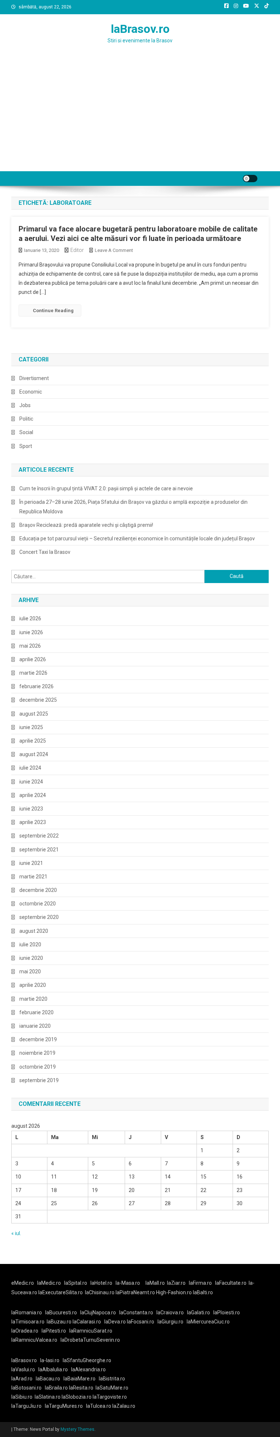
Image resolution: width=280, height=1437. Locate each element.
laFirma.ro (200, 1283)
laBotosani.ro (26, 1388)
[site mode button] (250, 178)
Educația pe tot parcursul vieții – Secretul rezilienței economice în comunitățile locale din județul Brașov (137, 538)
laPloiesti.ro (226, 1312)
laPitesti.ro (54, 1331)
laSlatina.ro (48, 1397)
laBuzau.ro (60, 1322)
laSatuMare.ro (112, 1388)
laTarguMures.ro (64, 1406)
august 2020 (33, 931)
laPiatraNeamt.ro (135, 1292)
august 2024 (33, 754)
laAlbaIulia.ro (53, 1369)
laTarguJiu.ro (28, 1406)
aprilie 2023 (32, 822)
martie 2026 (33, 673)
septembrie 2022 (39, 836)
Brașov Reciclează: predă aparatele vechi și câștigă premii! (86, 525)
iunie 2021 (31, 863)
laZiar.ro (176, 1283)
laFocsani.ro (140, 1322)
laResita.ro (81, 1388)
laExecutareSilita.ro (60, 1292)
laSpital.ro (75, 1283)
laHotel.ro (101, 1283)
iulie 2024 (30, 768)
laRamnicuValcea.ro (34, 1340)
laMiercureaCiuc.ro (208, 1322)
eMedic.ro (22, 1283)
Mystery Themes (77, 1429)
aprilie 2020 (32, 985)
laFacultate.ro (230, 1283)
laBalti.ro (203, 1292)
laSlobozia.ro (77, 1397)
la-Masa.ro (128, 1283)
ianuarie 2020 (35, 1026)
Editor (77, 250)
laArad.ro (21, 1379)
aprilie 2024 (32, 795)
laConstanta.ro (136, 1312)
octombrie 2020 (37, 904)
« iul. (16, 1233)
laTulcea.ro (99, 1406)
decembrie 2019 (38, 1039)
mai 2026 (30, 646)
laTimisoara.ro (27, 1322)
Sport (25, 446)
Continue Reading (53, 310)
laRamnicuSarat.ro (90, 1331)
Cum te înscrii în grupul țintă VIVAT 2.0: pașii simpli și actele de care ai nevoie (106, 488)
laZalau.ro (123, 1406)
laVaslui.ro (24, 1369)
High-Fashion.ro (174, 1292)
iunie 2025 (31, 727)
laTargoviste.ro (110, 1397)
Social (26, 432)
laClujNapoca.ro (98, 1312)
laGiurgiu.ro (172, 1322)
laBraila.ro (56, 1388)
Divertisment (34, 378)
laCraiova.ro (170, 1312)
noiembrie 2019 (37, 1053)
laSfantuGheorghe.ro (87, 1360)
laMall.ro (155, 1283)
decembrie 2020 (38, 890)
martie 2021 (33, 877)
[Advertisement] (140, 116)
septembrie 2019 (39, 1080)
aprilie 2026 (32, 659)
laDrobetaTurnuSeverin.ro (90, 1340)
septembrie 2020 (39, 917)
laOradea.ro (24, 1331)
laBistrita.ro (112, 1379)
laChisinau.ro (99, 1292)
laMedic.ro (49, 1283)
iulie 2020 (30, 944)
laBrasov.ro (140, 29)
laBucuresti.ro (61, 1312)
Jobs (25, 405)
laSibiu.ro (21, 1397)
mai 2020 (30, 971)
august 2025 (33, 714)
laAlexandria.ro (88, 1369)
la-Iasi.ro (49, 1360)
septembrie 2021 (39, 849)
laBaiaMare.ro (79, 1379)
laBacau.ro (48, 1379)
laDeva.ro (115, 1322)
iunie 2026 (31, 632)
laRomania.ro (26, 1312)
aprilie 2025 (32, 741)
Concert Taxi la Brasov (44, 552)
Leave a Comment (114, 250)
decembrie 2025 (38, 700)
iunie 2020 (31, 958)
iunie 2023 (31, 809)
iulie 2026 (30, 618)
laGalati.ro (198, 1312)
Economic (30, 392)
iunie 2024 (31, 782)
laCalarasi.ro (87, 1322)
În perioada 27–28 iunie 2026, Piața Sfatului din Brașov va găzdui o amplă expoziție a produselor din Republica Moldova (133, 506)
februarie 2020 (36, 1012)
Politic (26, 419)
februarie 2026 (36, 686)
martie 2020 (33, 999)
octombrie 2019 (37, 1067)
